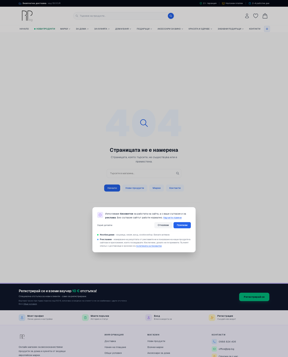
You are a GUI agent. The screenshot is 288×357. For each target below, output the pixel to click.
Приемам (182, 225)
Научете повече (172, 217)
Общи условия (30, 304)
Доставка (110, 341)
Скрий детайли (104, 225)
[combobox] (123, 16)
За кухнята (100, 28)
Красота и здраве (199, 28)
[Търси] (171, 16)
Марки (64, 28)
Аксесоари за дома (158, 352)
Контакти (254, 28)
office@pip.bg (226, 348)
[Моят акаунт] (247, 16)
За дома (81, 28)
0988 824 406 (227, 341)
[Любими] (255, 16)
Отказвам (163, 225)
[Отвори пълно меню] (267, 29)
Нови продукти (45, 28)
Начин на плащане (115, 347)
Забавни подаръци (229, 28)
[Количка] (265, 16)
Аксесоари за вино (169, 28)
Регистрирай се (254, 296)
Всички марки (155, 347)
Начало (24, 28)
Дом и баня (122, 28)
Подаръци (143, 28)
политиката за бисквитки (149, 245)
